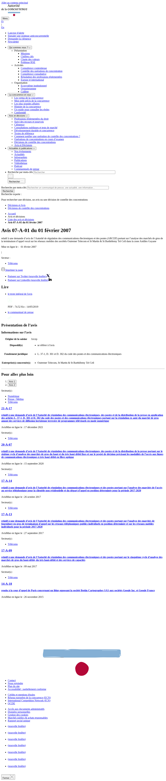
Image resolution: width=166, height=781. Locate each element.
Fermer (6, 778)
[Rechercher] (10, 176)
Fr (2, 21)
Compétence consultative (33, 74)
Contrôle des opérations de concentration (41, 71)
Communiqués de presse (26, 169)
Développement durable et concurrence (34, 130)
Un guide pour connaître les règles (31, 109)
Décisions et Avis (16, 205)
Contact (12, 680)
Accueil (12, 213)
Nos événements (22, 151)
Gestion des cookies (18, 714)
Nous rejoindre (15, 683)
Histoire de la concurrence (27, 106)
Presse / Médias (16, 399)
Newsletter (13, 41)
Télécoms (13, 263)
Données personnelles (19, 712)
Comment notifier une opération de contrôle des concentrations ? (47, 136)
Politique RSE (28, 62)
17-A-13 (6, 514)
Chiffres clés (27, 56)
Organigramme (28, 88)
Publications (20, 160)
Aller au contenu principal (14, 2)
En (2, 27)
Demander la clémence (19, 38)
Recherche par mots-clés (20, 172)
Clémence (19, 124)
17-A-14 (6, 481)
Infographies (20, 157)
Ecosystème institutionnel (34, 85)
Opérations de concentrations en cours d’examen (39, 139)
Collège (25, 91)
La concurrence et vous (20, 95)
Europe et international (32, 79)
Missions (25, 53)
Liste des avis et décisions (21, 219)
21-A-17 (6, 408)
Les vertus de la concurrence (28, 97)
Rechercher (8, 191)
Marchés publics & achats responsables (28, 717)
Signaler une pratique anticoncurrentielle (28, 35)
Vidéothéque (20, 163)
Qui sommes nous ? (19, 47)
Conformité (20, 112)
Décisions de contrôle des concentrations (35, 142)
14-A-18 (6, 583)
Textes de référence (24, 133)
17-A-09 (6, 550)
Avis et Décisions (23, 145)
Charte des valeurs (30, 59)
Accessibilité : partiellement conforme (27, 689)
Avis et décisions (17, 115)
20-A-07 (6, 444)
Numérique (13, 396)
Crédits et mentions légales (21, 694)
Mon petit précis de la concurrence (31, 100)
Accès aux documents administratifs (26, 709)
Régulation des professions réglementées (41, 77)
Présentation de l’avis (19, 325)
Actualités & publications (21, 148)
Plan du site (14, 686)
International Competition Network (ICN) (29, 700)
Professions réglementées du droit (31, 118)
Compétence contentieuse (34, 68)
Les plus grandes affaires (27, 103)
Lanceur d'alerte (16, 33)
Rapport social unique (19, 720)
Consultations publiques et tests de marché (35, 127)
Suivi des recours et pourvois (29, 121)
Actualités (19, 154)
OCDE (11, 703)
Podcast (18, 166)
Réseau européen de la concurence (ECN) (29, 697)
